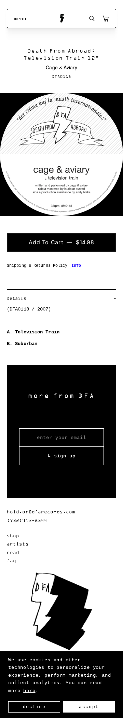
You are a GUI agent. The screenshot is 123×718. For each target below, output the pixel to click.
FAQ (11, 560)
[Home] (61, 18)
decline (34, 706)
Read (13, 552)
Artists (18, 543)
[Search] (91, 18)
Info (76, 265)
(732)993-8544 (27, 520)
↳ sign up (62, 456)
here (29, 690)
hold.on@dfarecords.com (41, 511)
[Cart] (105, 18)
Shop (13, 535)
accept (88, 706)
